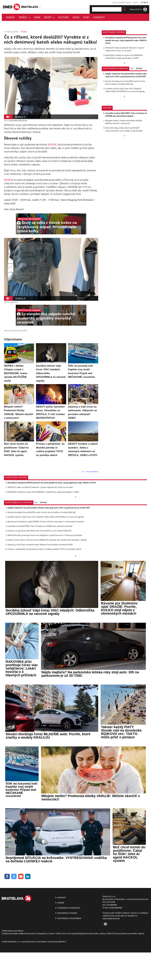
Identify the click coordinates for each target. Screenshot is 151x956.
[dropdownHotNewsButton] (124, 136)
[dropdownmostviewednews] (124, 63)
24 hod (139, 68)
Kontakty (99, 17)
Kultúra (63, 17)
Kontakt (61, 897)
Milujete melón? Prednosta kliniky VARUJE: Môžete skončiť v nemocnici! (123, 122)
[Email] (21, 876)
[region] (39, 7)
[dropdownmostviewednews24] (124, 97)
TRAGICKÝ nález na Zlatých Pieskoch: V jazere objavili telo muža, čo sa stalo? (124, 49)
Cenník (60, 902)
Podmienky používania (68, 908)
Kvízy (86, 17)
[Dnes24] (29, 7)
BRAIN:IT (62, 941)
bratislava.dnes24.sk (18, 120)
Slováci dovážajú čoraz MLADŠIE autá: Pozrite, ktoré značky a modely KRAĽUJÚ (125, 82)
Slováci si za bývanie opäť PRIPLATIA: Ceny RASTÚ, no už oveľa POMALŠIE (39, 530)
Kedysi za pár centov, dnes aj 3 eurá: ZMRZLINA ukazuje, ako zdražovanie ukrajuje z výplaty (47, 539)
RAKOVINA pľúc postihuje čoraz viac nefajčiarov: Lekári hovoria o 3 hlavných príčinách (45, 535)
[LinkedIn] (28, 876)
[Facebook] (7, 876)
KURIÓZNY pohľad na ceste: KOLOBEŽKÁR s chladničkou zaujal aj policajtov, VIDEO (124, 56)
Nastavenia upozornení (69, 918)
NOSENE (52, 144)
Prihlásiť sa (136, 9)
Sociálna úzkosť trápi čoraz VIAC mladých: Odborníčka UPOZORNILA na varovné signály (125, 90)
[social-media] (104, 924)
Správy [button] (23, 17)
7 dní (131, 68)
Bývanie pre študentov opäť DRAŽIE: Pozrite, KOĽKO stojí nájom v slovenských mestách (46, 521)
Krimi (37, 17)
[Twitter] (14, 876)
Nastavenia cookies (67, 913)
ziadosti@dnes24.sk (111, 918)
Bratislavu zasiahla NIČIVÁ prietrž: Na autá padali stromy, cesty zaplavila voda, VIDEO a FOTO (126, 40)
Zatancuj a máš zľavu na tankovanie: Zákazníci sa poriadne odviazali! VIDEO (40, 544)
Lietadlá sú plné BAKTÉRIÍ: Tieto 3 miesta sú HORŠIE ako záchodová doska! (126, 114)
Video (76, 17)
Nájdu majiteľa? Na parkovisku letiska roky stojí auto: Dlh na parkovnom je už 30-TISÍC (126, 75)
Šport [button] (48, 17)
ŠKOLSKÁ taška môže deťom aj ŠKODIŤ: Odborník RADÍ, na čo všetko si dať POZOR (123, 129)
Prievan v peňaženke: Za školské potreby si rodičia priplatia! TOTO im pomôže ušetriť (44, 549)
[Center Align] (124, 9)
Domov (10, 17)
